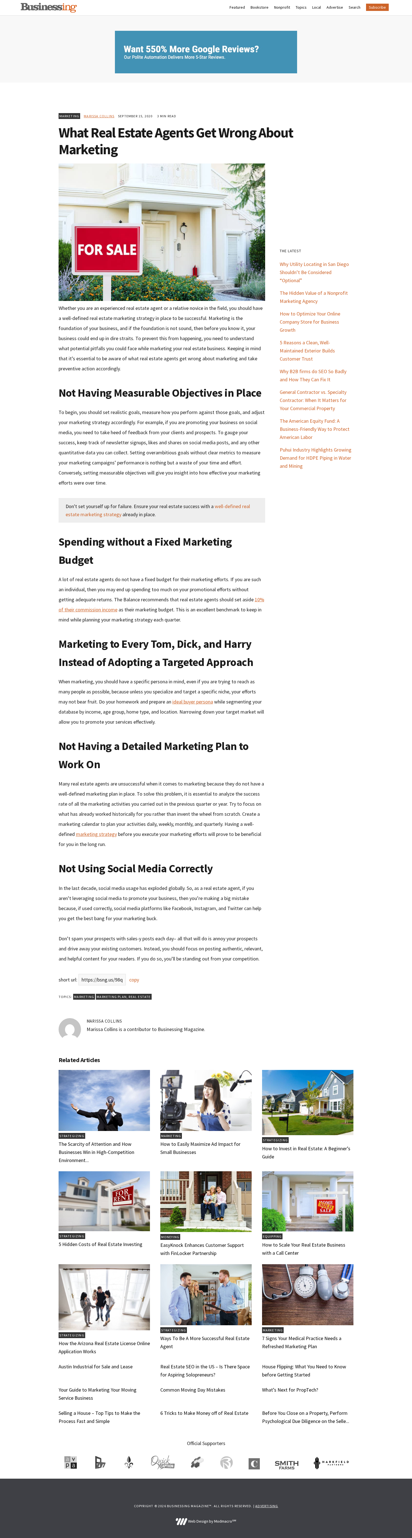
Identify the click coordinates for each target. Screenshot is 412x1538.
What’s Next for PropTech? (290, 1390)
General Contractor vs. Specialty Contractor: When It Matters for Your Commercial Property (313, 400)
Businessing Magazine (49, 7)
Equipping (272, 1236)
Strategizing (71, 1136)
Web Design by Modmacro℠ (211, 1521)
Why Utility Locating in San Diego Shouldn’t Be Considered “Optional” (314, 272)
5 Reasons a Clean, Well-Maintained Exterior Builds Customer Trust (307, 350)
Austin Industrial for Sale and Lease (96, 1366)
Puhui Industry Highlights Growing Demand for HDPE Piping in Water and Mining (315, 458)
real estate (140, 997)
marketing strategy (96, 834)
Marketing (69, 116)
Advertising (266, 1506)
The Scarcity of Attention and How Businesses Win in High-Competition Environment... (96, 1152)
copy (134, 979)
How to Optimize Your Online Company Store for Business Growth (310, 321)
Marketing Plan (112, 997)
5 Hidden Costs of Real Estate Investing (100, 1244)
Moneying (170, 1237)
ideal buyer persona (192, 701)
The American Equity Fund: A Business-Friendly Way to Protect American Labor (314, 429)
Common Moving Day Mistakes (192, 1390)
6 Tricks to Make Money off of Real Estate (204, 1413)
